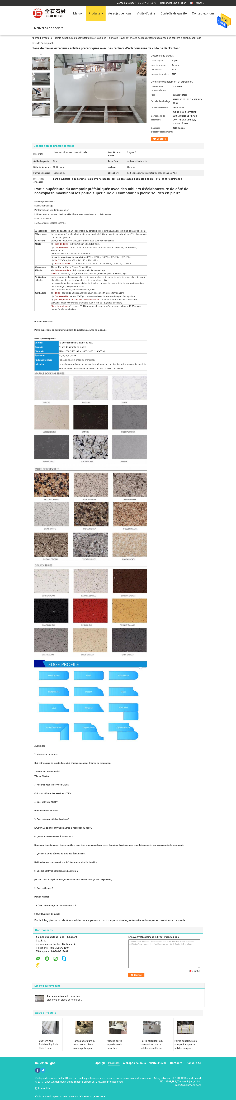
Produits (94, 13)
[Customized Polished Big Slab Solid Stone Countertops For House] (50, 1027)
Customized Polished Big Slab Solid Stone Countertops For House (48, 1048)
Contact (161, 139)
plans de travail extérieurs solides (65, 920)
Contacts (176, 1063)
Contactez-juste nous (93, 1096)
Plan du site (193, 1063)
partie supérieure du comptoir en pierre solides (80, 38)
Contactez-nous (203, 13)
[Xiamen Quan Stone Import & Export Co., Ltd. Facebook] (37, 1070)
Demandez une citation (173, 3)
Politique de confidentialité (50, 1078)
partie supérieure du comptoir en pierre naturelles (104, 920)
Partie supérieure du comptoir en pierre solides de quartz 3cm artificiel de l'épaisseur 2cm (185, 1048)
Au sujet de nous (119, 13)
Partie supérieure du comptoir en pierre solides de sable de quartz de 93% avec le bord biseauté (152, 1048)
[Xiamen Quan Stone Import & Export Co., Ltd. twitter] (42, 1070)
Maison (78, 13)
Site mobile (43, 1088)
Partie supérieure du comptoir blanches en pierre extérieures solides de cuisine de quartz (64, 999)
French (198, 3)
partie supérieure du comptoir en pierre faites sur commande (157, 920)
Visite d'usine (146, 13)
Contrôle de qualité (174, 13)
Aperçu (36, 38)
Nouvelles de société (48, 28)
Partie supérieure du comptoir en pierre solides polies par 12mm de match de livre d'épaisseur (84, 1048)
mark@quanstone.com (188, 1085)
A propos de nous (134, 1063)
